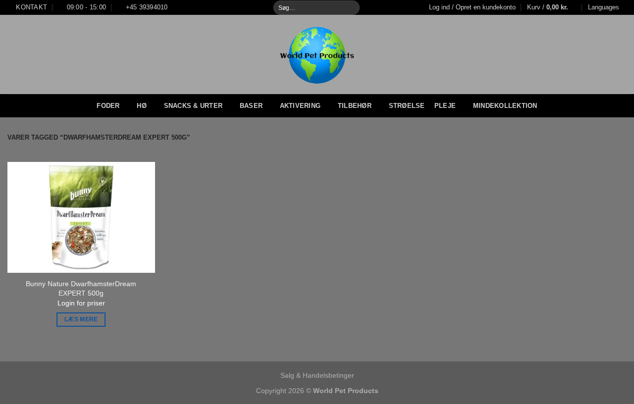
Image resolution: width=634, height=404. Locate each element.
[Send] (351, 7)
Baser (251, 105)
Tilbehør (354, 105)
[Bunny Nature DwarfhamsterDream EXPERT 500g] (81, 217)
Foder (108, 105)
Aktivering (300, 105)
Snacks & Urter (193, 105)
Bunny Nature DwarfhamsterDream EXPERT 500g (81, 288)
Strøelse (407, 105)
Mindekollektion (505, 105)
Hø (142, 105)
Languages (603, 7)
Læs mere (81, 319)
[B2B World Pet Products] (317, 54)
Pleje (445, 105)
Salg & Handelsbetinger (317, 375)
